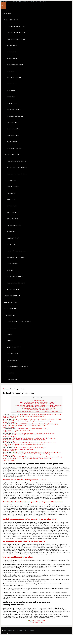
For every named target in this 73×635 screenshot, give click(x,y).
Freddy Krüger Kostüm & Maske (16, 251)
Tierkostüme (11, 71)
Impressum (6, 627)
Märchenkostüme (12, 122)
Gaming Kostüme (12, 142)
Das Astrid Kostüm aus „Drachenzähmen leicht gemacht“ (37, 402)
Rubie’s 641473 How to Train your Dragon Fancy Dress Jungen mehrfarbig (26, 454)
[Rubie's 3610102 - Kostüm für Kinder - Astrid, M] (33, 428)
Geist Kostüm (11, 244)
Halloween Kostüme (12, 155)
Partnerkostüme (10, 302)
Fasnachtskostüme (13, 360)
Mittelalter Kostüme (13, 129)
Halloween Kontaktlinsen (15, 276)
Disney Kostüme (12, 103)
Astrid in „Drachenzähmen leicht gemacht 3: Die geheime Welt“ (38, 406)
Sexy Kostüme (11, 97)
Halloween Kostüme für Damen (17, 161)
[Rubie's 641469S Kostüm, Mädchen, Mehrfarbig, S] (29, 447)
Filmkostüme (11, 90)
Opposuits (10, 334)
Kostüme (7, 13)
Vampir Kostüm (11, 199)
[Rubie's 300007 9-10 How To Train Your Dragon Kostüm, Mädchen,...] (40, 414)
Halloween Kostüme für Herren (17, 167)
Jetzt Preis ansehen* (9, 418)
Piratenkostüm (11, 52)
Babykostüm (10, 373)
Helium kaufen (11, 328)
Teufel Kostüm (11, 193)
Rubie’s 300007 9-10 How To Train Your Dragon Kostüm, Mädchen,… (24, 416)
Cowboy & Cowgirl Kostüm (15, 64)
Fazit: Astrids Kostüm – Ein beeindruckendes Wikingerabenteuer (37, 411)
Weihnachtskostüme (12, 296)
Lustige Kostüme (12, 84)
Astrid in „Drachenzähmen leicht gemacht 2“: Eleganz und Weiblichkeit (38, 405)
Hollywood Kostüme (13, 135)
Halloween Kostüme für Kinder (17, 174)
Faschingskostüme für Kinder (16, 39)
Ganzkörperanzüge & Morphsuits (17, 366)
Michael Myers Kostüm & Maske (16, 257)
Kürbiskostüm (11, 231)
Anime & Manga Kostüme (14, 148)
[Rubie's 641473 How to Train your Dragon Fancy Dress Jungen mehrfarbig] (37, 452)
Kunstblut (10, 270)
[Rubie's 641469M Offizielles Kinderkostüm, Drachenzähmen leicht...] (35, 443)
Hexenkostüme (11, 180)
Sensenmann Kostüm (13, 238)
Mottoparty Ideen (12, 353)
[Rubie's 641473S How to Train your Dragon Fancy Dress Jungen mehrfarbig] (37, 419)
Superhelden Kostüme (14, 109)
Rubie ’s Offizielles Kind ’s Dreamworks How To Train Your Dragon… (24, 439)
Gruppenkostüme (10, 309)
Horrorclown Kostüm (14, 225)
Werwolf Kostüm (12, 219)
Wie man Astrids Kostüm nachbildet (38, 409)
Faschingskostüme (11, 20)
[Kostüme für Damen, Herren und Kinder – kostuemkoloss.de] (24, 1)
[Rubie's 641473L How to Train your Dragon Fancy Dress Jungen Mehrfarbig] (37, 457)
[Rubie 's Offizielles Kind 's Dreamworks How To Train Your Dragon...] (35, 438)
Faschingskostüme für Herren (16, 32)
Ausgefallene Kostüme (14, 77)
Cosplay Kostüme (12, 379)
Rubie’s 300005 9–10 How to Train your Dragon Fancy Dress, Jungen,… (25, 425)
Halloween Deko (12, 264)
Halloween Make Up (13, 289)
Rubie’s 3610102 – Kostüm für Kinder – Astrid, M (18, 430)
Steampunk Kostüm (13, 58)
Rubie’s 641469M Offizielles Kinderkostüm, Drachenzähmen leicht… (24, 444)
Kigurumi (10, 341)
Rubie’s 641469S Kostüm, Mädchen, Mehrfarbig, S (18, 449)
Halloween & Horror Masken (16, 283)
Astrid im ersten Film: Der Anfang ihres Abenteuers (38, 403)
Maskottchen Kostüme (14, 347)
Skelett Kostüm (11, 212)
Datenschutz (6, 629)
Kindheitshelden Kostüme (15, 116)
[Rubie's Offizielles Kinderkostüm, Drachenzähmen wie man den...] (33, 433)
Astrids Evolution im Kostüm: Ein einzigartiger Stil (38, 408)
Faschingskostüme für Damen (16, 26)
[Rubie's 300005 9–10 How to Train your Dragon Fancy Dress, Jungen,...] (35, 424)
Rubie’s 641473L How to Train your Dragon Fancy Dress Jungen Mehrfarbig (27, 458)
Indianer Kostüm (12, 45)
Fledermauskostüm (13, 186)
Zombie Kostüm (11, 206)
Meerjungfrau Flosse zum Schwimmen (19, 321)
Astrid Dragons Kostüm (36, 400)
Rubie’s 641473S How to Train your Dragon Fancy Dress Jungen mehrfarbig (27, 421)
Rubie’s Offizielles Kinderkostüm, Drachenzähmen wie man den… (24, 435)
